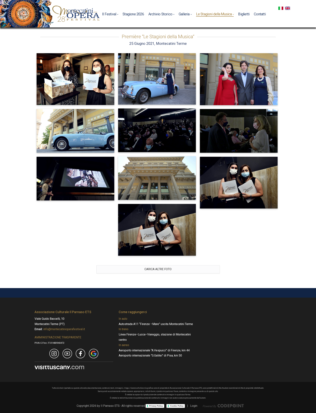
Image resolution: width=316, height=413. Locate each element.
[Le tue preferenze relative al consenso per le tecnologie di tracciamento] (3, 309)
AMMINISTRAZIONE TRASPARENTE (58, 337)
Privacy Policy (156, 406)
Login (193, 406)
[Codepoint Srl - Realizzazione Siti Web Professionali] (223, 406)
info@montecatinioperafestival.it (64, 329)
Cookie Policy (176, 406)
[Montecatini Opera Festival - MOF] (76, 13)
